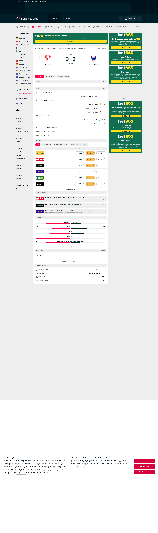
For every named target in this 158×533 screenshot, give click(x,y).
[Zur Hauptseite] (28, 18)
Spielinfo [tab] (39, 76)
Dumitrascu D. (93, 96)
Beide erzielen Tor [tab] (61, 144)
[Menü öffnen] (139, 18)
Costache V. (54, 131)
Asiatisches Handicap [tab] (78, 144)
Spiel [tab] (38, 71)
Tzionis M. (54, 128)
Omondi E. (53, 116)
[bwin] (40, 184)
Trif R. (50, 92)
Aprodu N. (95, 112)
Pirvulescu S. (88, 108)
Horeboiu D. (93, 120)
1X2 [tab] (38, 144)
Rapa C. (45, 92)
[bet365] (40, 178)
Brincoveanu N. (84, 96)
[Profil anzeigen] (47, 58)
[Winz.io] (40, 171)
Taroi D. (45, 100)
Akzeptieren (144, 461)
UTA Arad (47, 64)
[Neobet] (40, 165)
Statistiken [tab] (50, 76)
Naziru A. (95, 108)
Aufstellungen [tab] (63, 76)
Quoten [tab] (45, 71)
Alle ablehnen (144, 466)
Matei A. (46, 131)
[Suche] (121, 18)
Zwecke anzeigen (144, 472)
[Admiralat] (40, 153)
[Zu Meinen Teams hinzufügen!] (39, 58)
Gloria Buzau (93, 64)
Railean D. (85, 120)
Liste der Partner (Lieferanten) (80, 467)
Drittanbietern (21, 474)
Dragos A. (46, 116)
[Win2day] (40, 159)
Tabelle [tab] (59, 71)
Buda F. (88, 112)
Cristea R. (47, 128)
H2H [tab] (52, 71)
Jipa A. (89, 124)
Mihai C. (51, 100)
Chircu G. (94, 124)
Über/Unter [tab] (47, 144)
